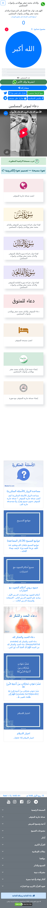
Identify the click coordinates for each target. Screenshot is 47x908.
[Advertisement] (23, 431)
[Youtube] (9, 801)
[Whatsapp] (29, 801)
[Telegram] (36, 801)
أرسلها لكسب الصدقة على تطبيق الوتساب (23, 17)
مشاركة (24, 87)
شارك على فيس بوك (18, 93)
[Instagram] (15, 801)
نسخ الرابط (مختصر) (35, 93)
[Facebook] (22, 801)
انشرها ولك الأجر (26, 81)
